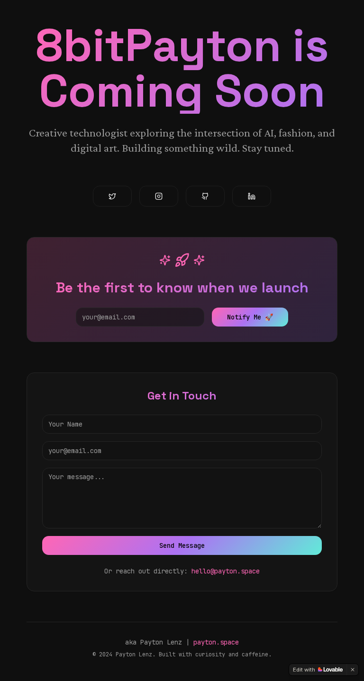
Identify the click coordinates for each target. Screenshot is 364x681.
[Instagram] (158, 196)
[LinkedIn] (251, 196)
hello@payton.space (225, 571)
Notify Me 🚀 (250, 317)
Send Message (182, 545)
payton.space (216, 642)
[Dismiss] (352, 669)
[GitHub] (205, 196)
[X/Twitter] (112, 196)
